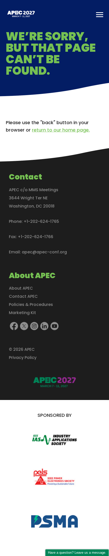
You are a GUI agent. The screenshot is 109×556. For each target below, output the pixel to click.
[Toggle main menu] (99, 14)
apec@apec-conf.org (44, 252)
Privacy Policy (23, 357)
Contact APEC (23, 296)
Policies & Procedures (31, 304)
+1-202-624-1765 (41, 221)
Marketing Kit (22, 313)
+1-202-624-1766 (35, 237)
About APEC (21, 288)
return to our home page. (61, 130)
